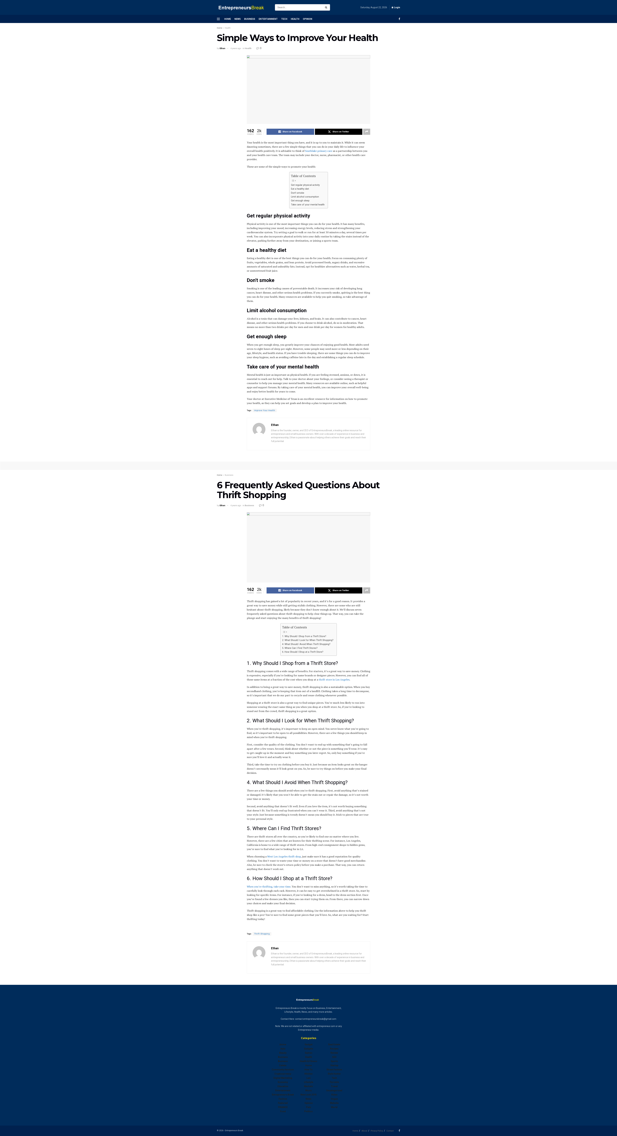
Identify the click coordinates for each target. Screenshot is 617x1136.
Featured (283, 1103)
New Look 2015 (308, 1094)
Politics (308, 1111)
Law (308, 1078)
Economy (283, 1082)
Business (249, 19)
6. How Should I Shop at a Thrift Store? (302, 652)
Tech (284, 19)
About (364, 1131)
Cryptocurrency (282, 1073)
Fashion (283, 1099)
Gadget (309, 1044)
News (237, 19)
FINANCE (283, 1107)
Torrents (334, 1082)
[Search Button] (326, 7)
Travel (334, 1086)
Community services (283, 1069)
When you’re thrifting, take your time (269, 886)
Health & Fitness (308, 1061)
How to (308, 1069)
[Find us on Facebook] (399, 19)
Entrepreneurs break (283, 1094)
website (334, 1103)
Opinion (307, 19)
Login (396, 7)
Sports (334, 1061)
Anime (282, 1044)
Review (334, 1053)
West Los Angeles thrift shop (284, 856)
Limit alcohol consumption (305, 196)
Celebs (282, 1065)
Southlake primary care (318, 151)
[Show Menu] (218, 19)
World (334, 1107)
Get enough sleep (300, 200)
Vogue (334, 1099)
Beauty (282, 1053)
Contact (390, 1131)
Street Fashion (334, 1069)
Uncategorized (334, 1090)
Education (282, 1086)
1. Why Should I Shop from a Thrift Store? (304, 636)
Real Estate (334, 1044)
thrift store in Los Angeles (334, 679)
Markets (308, 1086)
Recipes (334, 1048)
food (283, 1111)
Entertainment (268, 19)
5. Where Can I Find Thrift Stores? (299, 648)
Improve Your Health (264, 410)
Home (227, 19)
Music (308, 1090)
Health (295, 19)
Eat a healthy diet (300, 189)
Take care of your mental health (308, 204)
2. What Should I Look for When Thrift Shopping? (307, 640)
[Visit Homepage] (243, 7)
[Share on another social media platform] (366, 132)
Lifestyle (308, 1082)
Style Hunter (334, 1073)
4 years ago (235, 48)
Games (308, 1053)
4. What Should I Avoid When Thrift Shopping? (306, 644)
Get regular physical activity (305, 185)
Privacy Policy (377, 1131)
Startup (334, 1065)
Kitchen (308, 1073)
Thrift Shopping (262, 934)
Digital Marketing (282, 1078)
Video (334, 1094)
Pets (308, 1107)
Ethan (222, 48)
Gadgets (308, 1048)
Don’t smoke (297, 193)
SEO (334, 1057)
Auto (282, 1048)
